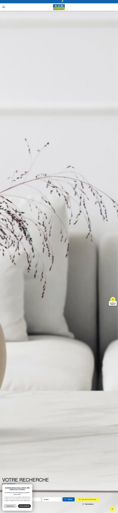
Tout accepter (24, 506)
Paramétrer (10, 506)
